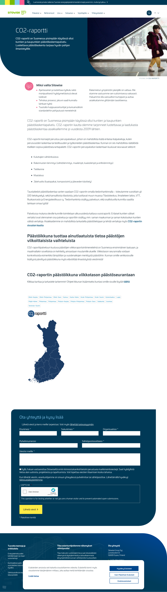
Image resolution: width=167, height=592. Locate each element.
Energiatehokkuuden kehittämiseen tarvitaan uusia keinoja (16, 555)
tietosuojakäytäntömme (31, 479)
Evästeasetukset (124, 581)
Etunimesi (24, 429)
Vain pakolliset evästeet (124, 575)
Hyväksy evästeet (124, 568)
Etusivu (142, 78)
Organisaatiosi (110, 429)
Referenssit (49, 13)
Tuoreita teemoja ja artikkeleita (16, 547)
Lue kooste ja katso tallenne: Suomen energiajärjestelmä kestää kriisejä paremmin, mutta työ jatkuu (69, 2)
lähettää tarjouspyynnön (82, 424)
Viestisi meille (26, 451)
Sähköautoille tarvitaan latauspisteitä (16, 573)
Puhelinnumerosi (27, 441)
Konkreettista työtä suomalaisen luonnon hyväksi (16, 565)
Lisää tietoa (33, 576)
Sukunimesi (67, 429)
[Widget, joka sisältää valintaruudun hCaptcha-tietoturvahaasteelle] (39, 491)
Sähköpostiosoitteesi (92, 441)
